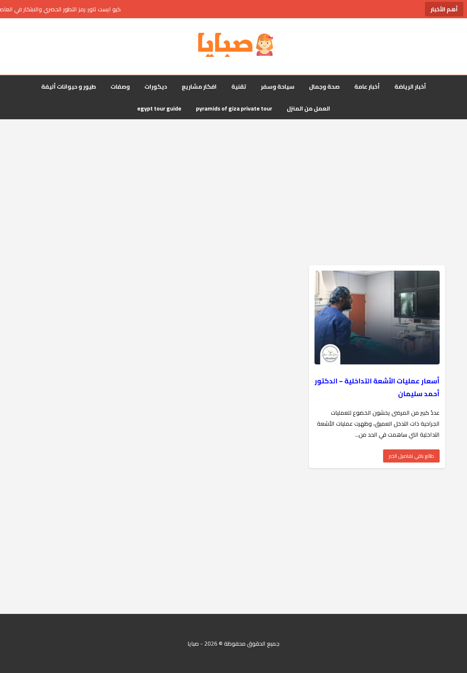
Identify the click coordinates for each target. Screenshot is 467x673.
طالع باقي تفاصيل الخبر (411, 456)
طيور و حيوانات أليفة (68, 86)
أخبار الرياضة (410, 86)
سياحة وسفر (277, 86)
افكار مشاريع (199, 86)
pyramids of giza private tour (234, 108)
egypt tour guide (159, 108)
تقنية (238, 86)
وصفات (120, 86)
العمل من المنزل (308, 108)
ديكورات (155, 86)
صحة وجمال (324, 86)
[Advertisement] (233, 178)
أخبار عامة (367, 86)
